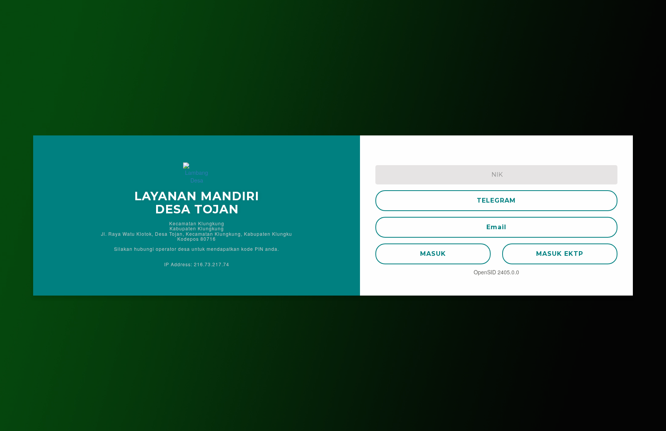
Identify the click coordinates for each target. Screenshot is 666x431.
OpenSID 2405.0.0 (496, 272)
